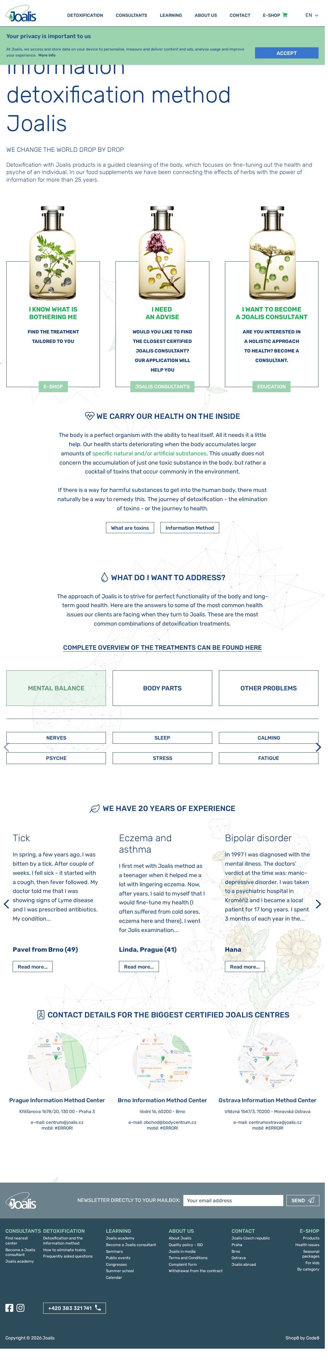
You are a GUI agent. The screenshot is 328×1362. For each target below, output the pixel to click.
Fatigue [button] (268, 758)
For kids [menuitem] (312, 1263)
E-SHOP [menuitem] (271, 15)
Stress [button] (162, 758)
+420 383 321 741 (69, 1308)
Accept (287, 53)
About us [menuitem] (206, 15)
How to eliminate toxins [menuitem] (64, 1250)
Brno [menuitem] (236, 1251)
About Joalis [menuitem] (180, 1238)
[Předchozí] (6, 904)
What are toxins (130, 528)
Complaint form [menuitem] (183, 1264)
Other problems (268, 688)
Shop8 (292, 1338)
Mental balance (56, 688)
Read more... (33, 967)
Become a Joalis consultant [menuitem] (20, 1252)
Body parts (162, 688)
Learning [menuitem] (171, 15)
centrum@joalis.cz (64, 1122)
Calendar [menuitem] (114, 1277)
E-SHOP (53, 387)
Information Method (190, 528)
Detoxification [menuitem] (85, 15)
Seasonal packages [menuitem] (310, 1254)
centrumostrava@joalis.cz (275, 1122)
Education (271, 387)
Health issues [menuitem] (307, 1245)
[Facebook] (9, 1308)
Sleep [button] (162, 738)
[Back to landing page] (21, 13)
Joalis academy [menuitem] (19, 1261)
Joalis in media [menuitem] (182, 1251)
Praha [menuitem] (237, 1245)
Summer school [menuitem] (120, 1271)
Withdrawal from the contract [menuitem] (196, 1271)
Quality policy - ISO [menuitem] (186, 1245)
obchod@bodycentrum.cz (170, 1122)
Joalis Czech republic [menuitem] (251, 1238)
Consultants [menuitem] (131, 15)
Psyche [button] (56, 758)
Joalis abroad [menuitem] (244, 1264)
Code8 (312, 1338)
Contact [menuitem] (240, 15)
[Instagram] (20, 1308)
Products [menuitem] (311, 1238)
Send (298, 1201)
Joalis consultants (162, 387)
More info (47, 55)
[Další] (318, 747)
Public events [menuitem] (118, 1258)
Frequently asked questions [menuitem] (68, 1256)
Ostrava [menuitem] (239, 1258)
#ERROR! (64, 1128)
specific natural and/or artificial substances (149, 453)
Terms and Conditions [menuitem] (188, 1258)
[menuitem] (21, 1231)
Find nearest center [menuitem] (16, 1240)
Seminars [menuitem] (114, 1251)
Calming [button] (269, 738)
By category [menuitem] (308, 1269)
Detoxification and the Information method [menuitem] (63, 1240)
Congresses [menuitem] (116, 1264)
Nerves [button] (56, 738)
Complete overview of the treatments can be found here (162, 647)
